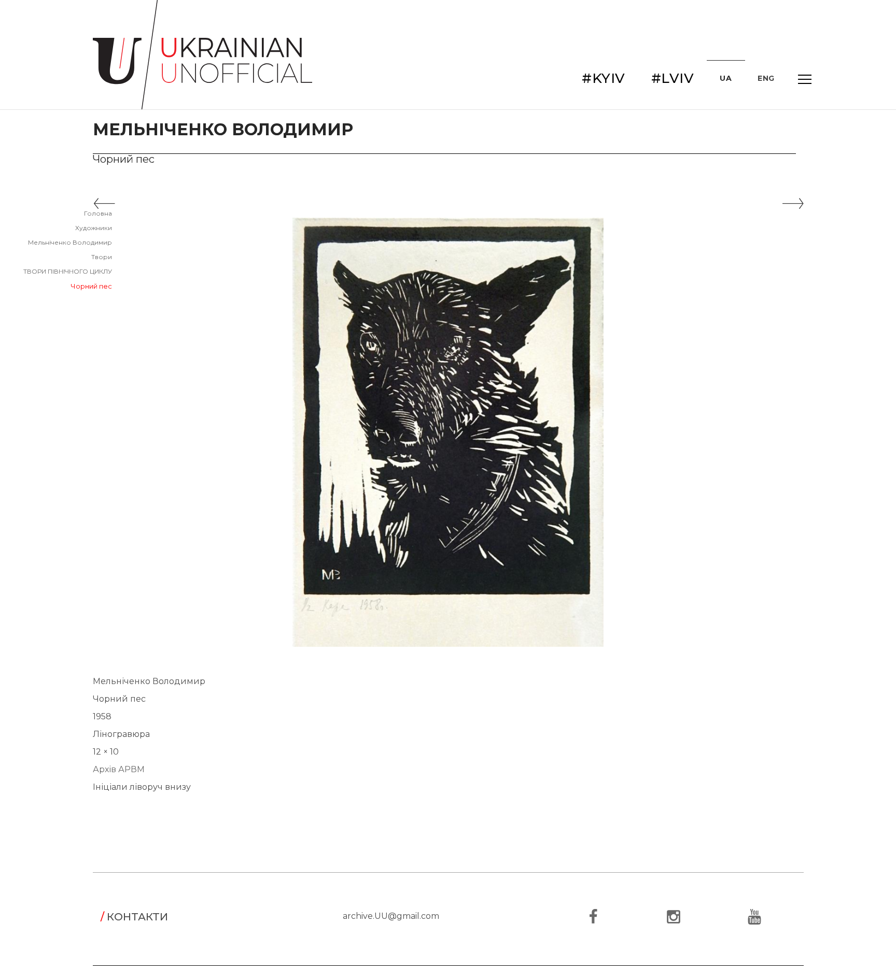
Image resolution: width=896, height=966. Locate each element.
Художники (93, 228)
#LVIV (672, 78)
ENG (766, 78)
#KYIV (603, 78)
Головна (98, 213)
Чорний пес (91, 286)
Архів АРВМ (119, 769)
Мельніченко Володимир (70, 242)
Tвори (101, 257)
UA (726, 78)
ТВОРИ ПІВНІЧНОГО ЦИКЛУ (67, 271)
